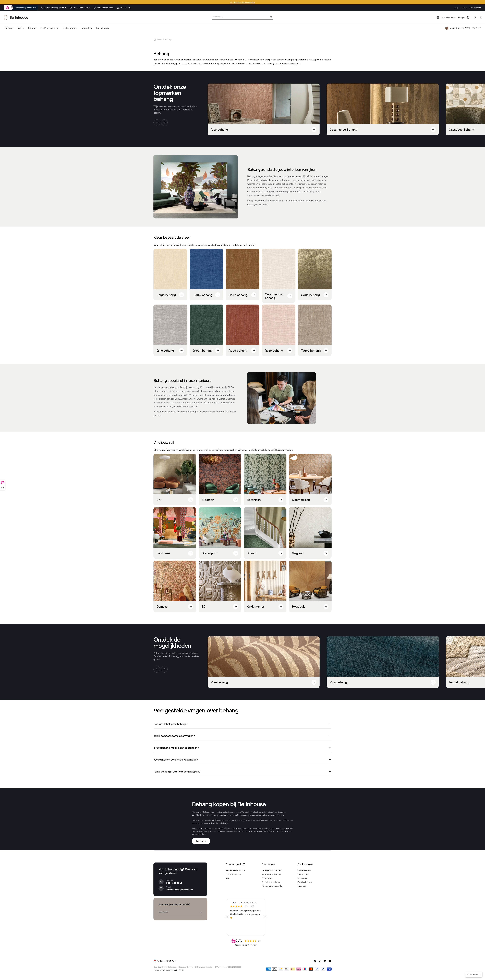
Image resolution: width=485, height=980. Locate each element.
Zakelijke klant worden (272, 870)
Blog (227, 878)
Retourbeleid (267, 878)
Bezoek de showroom (235, 870)
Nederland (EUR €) (165, 961)
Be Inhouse (172, 967)
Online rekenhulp (233, 874)
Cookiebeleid (171, 970)
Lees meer (201, 841)
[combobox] (242, 18)
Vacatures (302, 886)
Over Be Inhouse (305, 882)
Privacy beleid (158, 970)
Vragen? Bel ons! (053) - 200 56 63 (465, 28)
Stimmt (190, 967)
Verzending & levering (271, 874)
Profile (181, 970)
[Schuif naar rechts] (164, 122)
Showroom (302, 878)
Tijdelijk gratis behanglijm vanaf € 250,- (242, 2)
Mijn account (303, 874)
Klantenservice (304, 870)
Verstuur (200, 912)
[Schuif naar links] (156, 122)
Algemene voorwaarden (272, 886)
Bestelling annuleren (271, 882)
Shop (159, 39)
